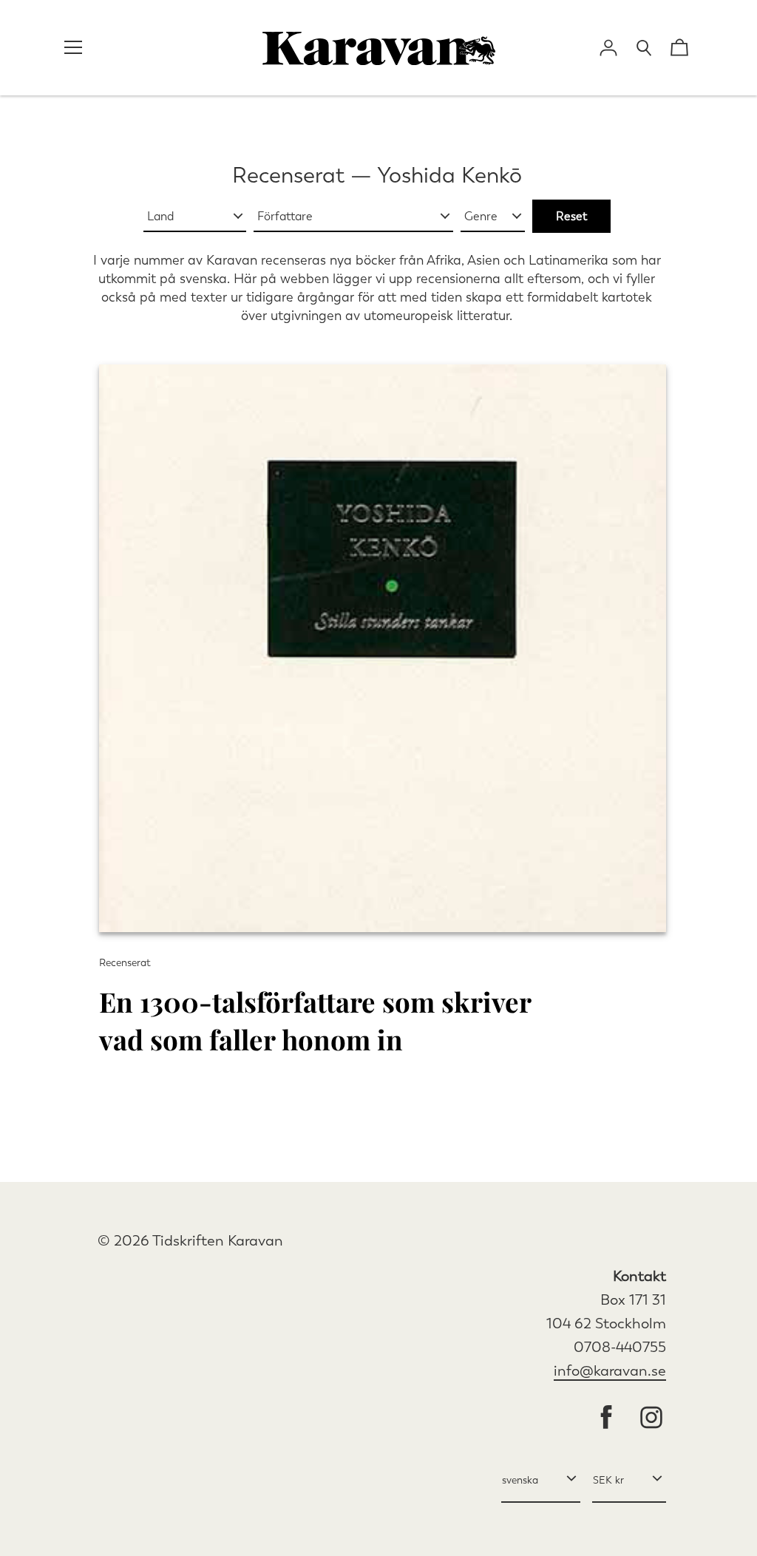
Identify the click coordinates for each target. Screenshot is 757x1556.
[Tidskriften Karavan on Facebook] (606, 1419)
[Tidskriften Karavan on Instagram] (651, 1419)
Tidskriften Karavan (217, 1240)
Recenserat (288, 175)
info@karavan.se (610, 1370)
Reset (571, 216)
